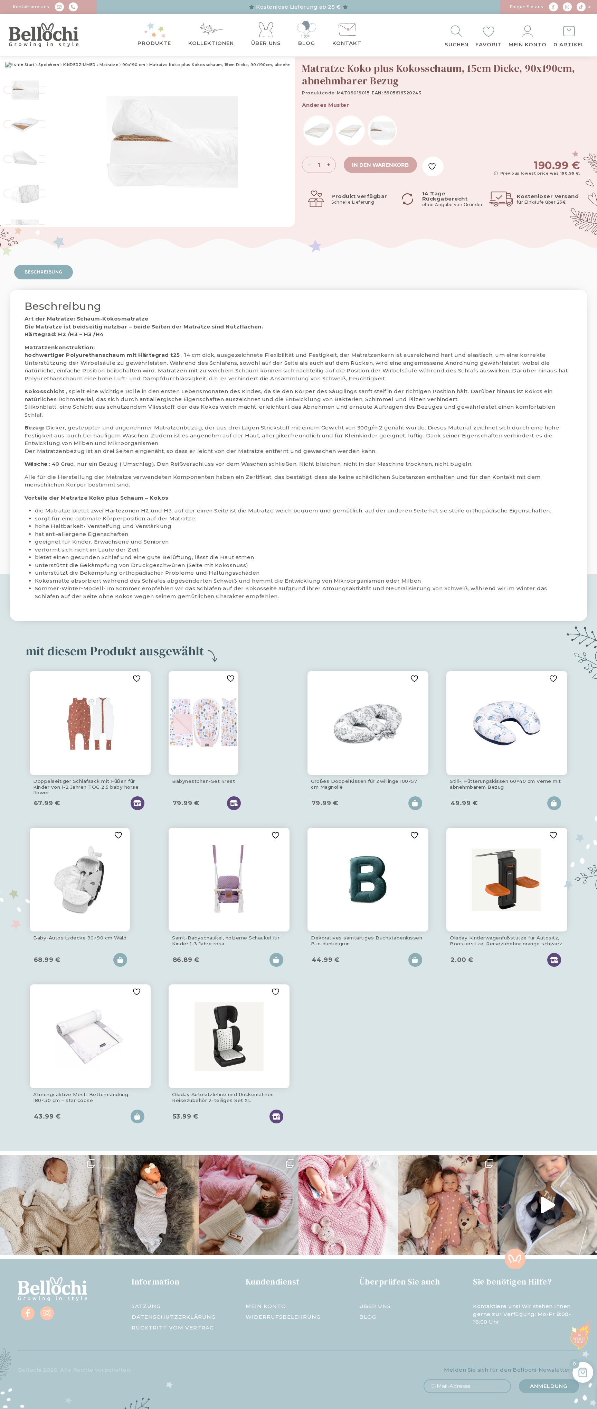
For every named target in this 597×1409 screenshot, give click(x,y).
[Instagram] (567, 6)
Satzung (146, 1306)
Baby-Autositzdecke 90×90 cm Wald (79, 937)
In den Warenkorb (380, 164)
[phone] (73, 6)
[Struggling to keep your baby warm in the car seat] (547, 1205)
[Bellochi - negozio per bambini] (54, 35)
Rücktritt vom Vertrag (173, 1327)
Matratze (109, 65)
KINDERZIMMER (79, 65)
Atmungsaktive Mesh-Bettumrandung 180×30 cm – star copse (80, 1097)
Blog (306, 43)
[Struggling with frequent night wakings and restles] (50, 1205)
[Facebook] (553, 6)
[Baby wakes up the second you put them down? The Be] (248, 1205)
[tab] (43, 272)
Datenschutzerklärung (174, 1316)
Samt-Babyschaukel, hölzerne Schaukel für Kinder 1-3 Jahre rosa (225, 940)
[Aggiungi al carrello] (415, 803)
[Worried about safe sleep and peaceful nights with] (448, 1205)
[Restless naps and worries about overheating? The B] (348, 1205)
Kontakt (346, 43)
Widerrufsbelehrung (283, 1316)
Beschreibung (44, 272)
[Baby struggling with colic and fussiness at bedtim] (149, 1205)
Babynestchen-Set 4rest (203, 781)
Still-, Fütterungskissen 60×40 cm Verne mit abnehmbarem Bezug (505, 783)
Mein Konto (528, 44)
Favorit (488, 44)
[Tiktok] (581, 6)
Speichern (48, 65)
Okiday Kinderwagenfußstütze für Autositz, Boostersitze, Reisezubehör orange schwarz (506, 940)
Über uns (266, 43)
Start (28, 65)
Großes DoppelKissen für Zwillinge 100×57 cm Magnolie (364, 783)
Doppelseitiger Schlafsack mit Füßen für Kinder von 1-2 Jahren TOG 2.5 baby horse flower (86, 785)
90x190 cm (133, 65)
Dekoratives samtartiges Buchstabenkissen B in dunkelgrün (366, 940)
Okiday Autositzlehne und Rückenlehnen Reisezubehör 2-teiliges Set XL (223, 1097)
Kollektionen (211, 43)
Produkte (154, 43)
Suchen (456, 44)
